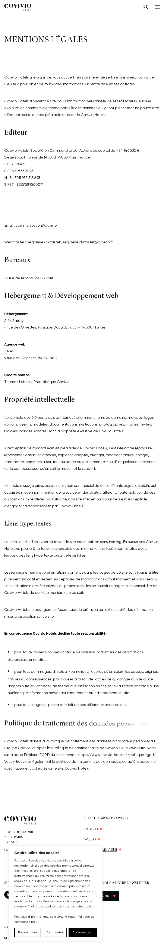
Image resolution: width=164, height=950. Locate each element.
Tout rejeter (55, 932)
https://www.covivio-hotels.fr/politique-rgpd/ (117, 755)
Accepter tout (83, 932)
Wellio (90, 839)
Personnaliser (27, 932)
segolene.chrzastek (79, 242)
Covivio (91, 829)
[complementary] (55, 893)
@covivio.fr (104, 242)
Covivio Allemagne (100, 849)
